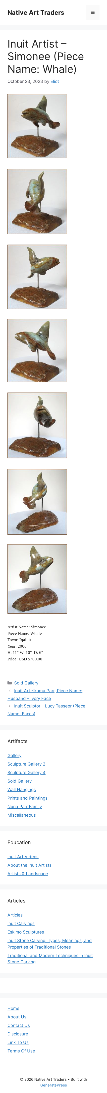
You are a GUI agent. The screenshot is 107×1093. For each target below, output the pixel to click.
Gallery (14, 755)
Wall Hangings (21, 789)
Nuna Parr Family (24, 806)
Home (13, 1008)
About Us (16, 1016)
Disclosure (17, 1033)
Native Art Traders (35, 12)
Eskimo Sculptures (25, 932)
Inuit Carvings (21, 923)
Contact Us (18, 1025)
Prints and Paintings (27, 798)
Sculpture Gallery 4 (26, 772)
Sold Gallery (26, 682)
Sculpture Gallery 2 (26, 764)
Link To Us (18, 1042)
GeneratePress (53, 1085)
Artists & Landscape (27, 873)
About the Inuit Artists (29, 865)
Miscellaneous (21, 815)
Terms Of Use (21, 1050)
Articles (15, 915)
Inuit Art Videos (23, 856)
